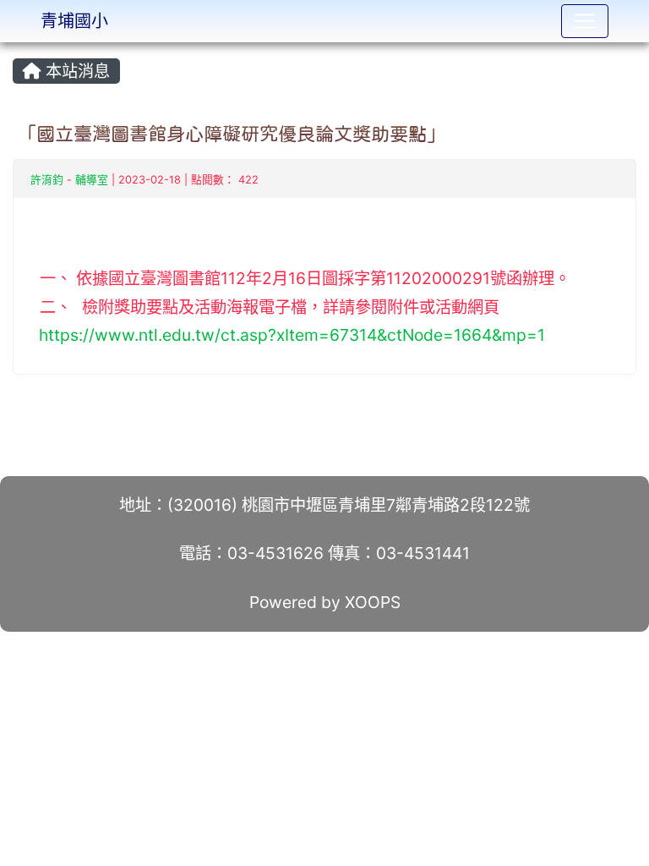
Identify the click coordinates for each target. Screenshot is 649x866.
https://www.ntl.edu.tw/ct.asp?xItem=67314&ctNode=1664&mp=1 (292, 335)
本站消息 (75, 71)
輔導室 (91, 179)
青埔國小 (74, 21)
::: (16, 48)
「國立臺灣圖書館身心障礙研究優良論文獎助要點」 (231, 133)
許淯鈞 (46, 179)
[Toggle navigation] (584, 21)
